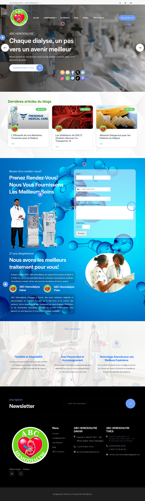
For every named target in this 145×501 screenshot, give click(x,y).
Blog (76, 17)
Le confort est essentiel (117, 356)
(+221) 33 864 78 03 (85, 446)
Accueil (36, 17)
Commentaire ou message (88, 204)
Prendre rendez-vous (23, 68)
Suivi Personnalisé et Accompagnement (28, 358)
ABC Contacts (98, 17)
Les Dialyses (64, 17)
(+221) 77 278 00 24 (117, 449)
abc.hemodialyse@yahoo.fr (88, 452)
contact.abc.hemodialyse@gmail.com (122, 454)
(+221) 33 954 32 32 (117, 446)
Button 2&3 (125, 18)
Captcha (80, 223)
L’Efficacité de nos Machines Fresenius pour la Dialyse (26, 136)
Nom (79, 174)
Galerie (85, 17)
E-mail (79, 195)
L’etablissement (49, 17)
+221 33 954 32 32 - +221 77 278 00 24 (23, 3)
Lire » (13, 144)
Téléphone (81, 185)
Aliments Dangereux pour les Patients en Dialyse (115, 136)
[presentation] (5, 48)
